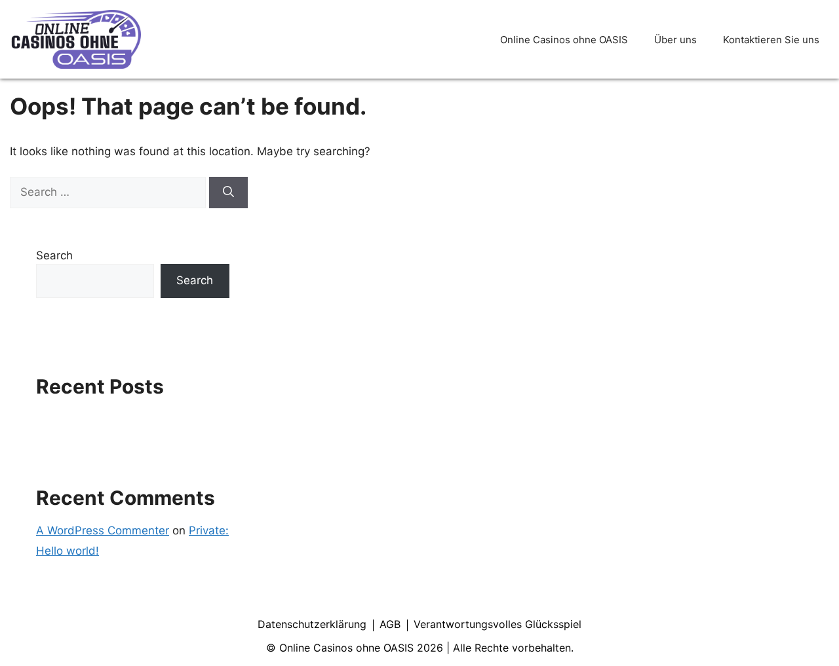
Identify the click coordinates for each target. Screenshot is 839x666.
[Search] (228, 192)
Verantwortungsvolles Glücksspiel (497, 624)
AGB (390, 624)
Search (54, 255)
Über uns (675, 39)
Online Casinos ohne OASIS (564, 39)
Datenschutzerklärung (312, 624)
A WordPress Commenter (102, 530)
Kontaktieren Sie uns (771, 39)
